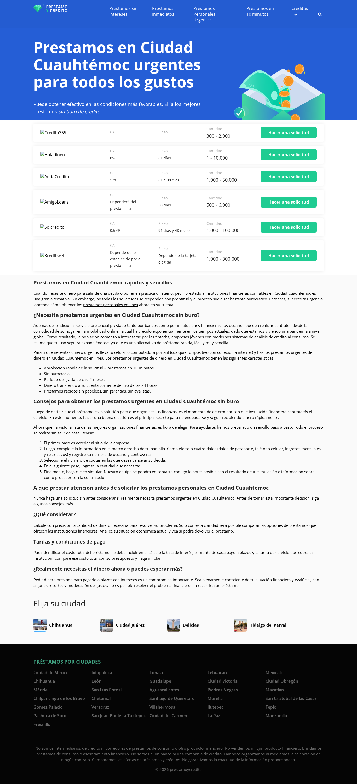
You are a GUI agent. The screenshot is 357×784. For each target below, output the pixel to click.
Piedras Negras (223, 690)
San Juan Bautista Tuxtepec (118, 716)
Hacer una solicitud (288, 133)
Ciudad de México (51, 672)
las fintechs (159, 336)
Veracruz (100, 707)
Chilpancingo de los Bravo (59, 698)
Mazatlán (275, 690)
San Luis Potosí (106, 690)
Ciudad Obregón (282, 681)
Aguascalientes (164, 690)
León (96, 681)
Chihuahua (61, 625)
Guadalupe (160, 681)
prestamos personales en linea (110, 304)
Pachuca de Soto (49, 716)
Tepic (271, 707)
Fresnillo (41, 724)
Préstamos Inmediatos (163, 11)
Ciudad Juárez (130, 625)
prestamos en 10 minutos (130, 368)
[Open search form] (320, 14)
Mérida (40, 690)
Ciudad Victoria (223, 681)
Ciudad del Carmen (168, 716)
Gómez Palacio (48, 707)
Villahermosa (162, 707)
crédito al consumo (291, 336)
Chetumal (101, 698)
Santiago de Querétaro (172, 698)
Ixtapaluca (101, 672)
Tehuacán (217, 672)
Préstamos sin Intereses (123, 11)
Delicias (191, 625)
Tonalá (156, 672)
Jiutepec (215, 707)
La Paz (214, 716)
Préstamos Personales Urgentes (204, 14)
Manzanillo (276, 716)
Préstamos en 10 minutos (260, 11)
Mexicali (274, 672)
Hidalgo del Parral (267, 625)
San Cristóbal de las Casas (291, 698)
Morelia (215, 698)
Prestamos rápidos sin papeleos (72, 391)
